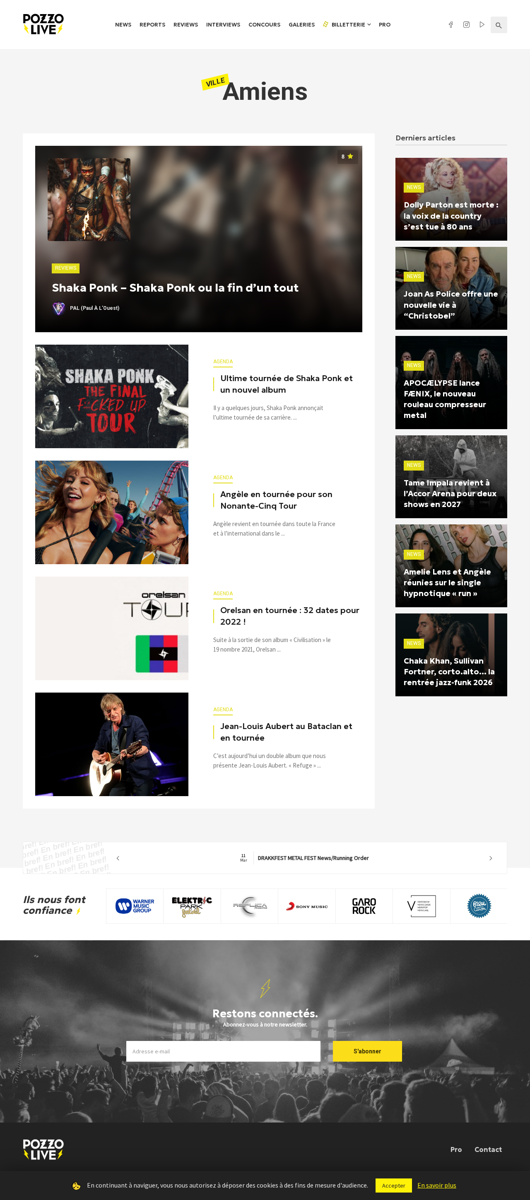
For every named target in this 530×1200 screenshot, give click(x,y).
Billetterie (347, 24)
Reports (152, 24)
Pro (384, 24)
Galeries (302, 24)
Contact (488, 1149)
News (123, 24)
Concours (264, 24)
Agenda (223, 362)
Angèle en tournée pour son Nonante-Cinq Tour (276, 500)
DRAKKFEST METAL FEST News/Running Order (304, 858)
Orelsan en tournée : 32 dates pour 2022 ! (289, 616)
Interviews (223, 24)
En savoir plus (436, 1185)
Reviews (185, 24)
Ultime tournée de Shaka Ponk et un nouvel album (286, 384)
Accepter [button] (393, 1185)
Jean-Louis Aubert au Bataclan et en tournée (286, 732)
